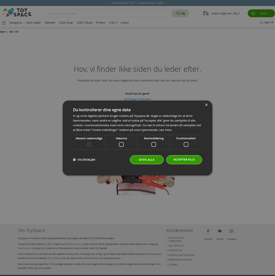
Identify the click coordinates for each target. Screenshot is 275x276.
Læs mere (165, 130)
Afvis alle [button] (146, 159)
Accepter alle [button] (184, 159)
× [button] (206, 105)
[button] (84, 159)
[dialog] (137, 138)
